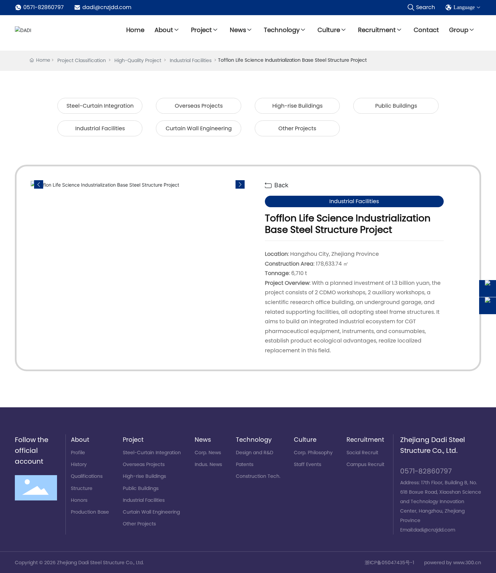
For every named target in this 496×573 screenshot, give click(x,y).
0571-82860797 (43, 7)
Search (425, 7)
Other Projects (297, 128)
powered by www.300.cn (452, 562)
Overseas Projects (199, 106)
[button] (240, 184)
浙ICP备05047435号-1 (389, 562)
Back (280, 185)
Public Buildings (396, 106)
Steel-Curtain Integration (100, 106)
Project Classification (81, 60)
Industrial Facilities (191, 60)
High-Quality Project (137, 60)
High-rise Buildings (297, 106)
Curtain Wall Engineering (199, 128)
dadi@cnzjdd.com (106, 7)
